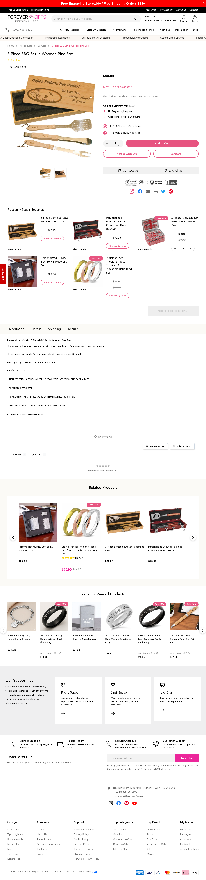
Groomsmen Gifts (122, 839)
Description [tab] (16, 329)
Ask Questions (17, 66)
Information (181, 29)
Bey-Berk (152, 839)
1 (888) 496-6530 (128, 792)
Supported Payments (48, 844)
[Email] (148, 191)
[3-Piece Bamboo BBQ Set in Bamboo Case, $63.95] (124, 522)
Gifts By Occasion (97, 29)
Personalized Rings (143, 29)
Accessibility (85, 871)
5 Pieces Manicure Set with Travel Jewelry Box (184, 221)
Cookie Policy (81, 839)
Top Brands (154, 822)
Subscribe (187, 758)
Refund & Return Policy (86, 859)
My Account (166, 9)
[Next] (193, 537)
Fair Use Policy (82, 844)
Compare (176, 153)
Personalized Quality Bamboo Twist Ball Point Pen (183, 639)
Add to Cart (162, 143)
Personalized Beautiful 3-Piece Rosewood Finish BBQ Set (116, 223)
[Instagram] (111, 803)
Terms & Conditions (84, 829)
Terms (58, 871)
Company (43, 822)
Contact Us (130, 170)
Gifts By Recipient (70, 29)
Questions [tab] (37, 454)
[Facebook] (140, 191)
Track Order (150, 9)
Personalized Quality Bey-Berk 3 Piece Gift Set (54, 262)
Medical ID (13, 844)
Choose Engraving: (120, 105)
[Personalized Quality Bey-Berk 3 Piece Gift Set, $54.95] (38, 522)
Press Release (44, 839)
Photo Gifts (13, 829)
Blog (195, 29)
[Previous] (13, 537)
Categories (14, 822)
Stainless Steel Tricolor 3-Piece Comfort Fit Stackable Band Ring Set (119, 265)
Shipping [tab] (54, 329)
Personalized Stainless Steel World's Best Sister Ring (118, 639)
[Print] (155, 191)
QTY (108, 143)
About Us (181, 9)
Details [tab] (36, 329)
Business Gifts (120, 844)
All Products (119, 29)
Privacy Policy (81, 834)
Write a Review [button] (183, 446)
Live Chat (175, 170)
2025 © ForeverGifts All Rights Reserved (28, 871)
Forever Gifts (154, 829)
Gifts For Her (120, 829)
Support (79, 822)
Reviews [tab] (17, 454)
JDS (149, 849)
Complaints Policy (83, 849)
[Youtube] (134, 803)
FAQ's (40, 854)
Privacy (70, 871)
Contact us (42, 849)
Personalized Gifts (156, 844)
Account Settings (189, 849)
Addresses (185, 839)
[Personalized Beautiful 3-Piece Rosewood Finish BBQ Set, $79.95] (167, 522)
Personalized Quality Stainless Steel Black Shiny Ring (51, 639)
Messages (185, 834)
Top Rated (12, 854)
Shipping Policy (82, 854)
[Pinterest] (171, 191)
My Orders (185, 829)
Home (10, 45)
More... (150, 854)
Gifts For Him (120, 834)
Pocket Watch (15, 839)
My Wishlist (186, 844)
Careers (41, 829)
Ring (9, 849)
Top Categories (123, 822)
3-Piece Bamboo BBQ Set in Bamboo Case (54, 219)
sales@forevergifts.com (131, 796)
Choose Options (52, 238)
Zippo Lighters (15, 834)
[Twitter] (163, 191)
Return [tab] (73, 329)
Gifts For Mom (121, 849)
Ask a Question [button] (157, 446)
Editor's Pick (13, 859)
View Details (14, 249)
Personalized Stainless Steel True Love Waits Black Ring (150, 639)
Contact (193, 9)
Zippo (150, 834)
